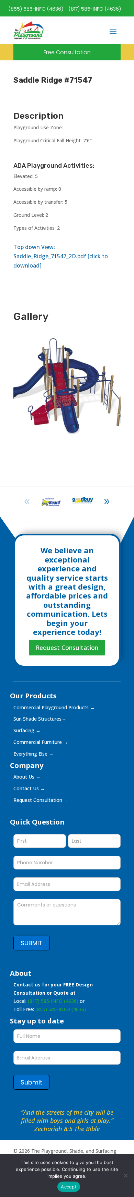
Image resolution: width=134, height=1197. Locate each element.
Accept (69, 1186)
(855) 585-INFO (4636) (36, 8)
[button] (107, 501)
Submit (31, 1082)
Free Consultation (67, 52)
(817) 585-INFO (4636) (95, 8)
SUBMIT (32, 943)
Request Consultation (67, 647)
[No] (125, 1175)
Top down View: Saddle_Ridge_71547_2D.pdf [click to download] (60, 256)
